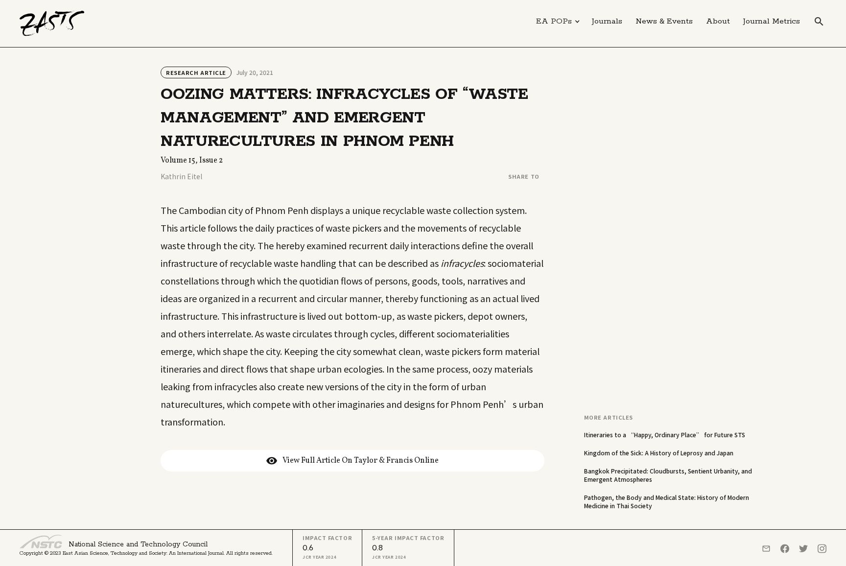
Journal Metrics (771, 21)
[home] (52, 23)
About (718, 21)
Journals (607, 21)
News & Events (664, 21)
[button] (558, 21)
